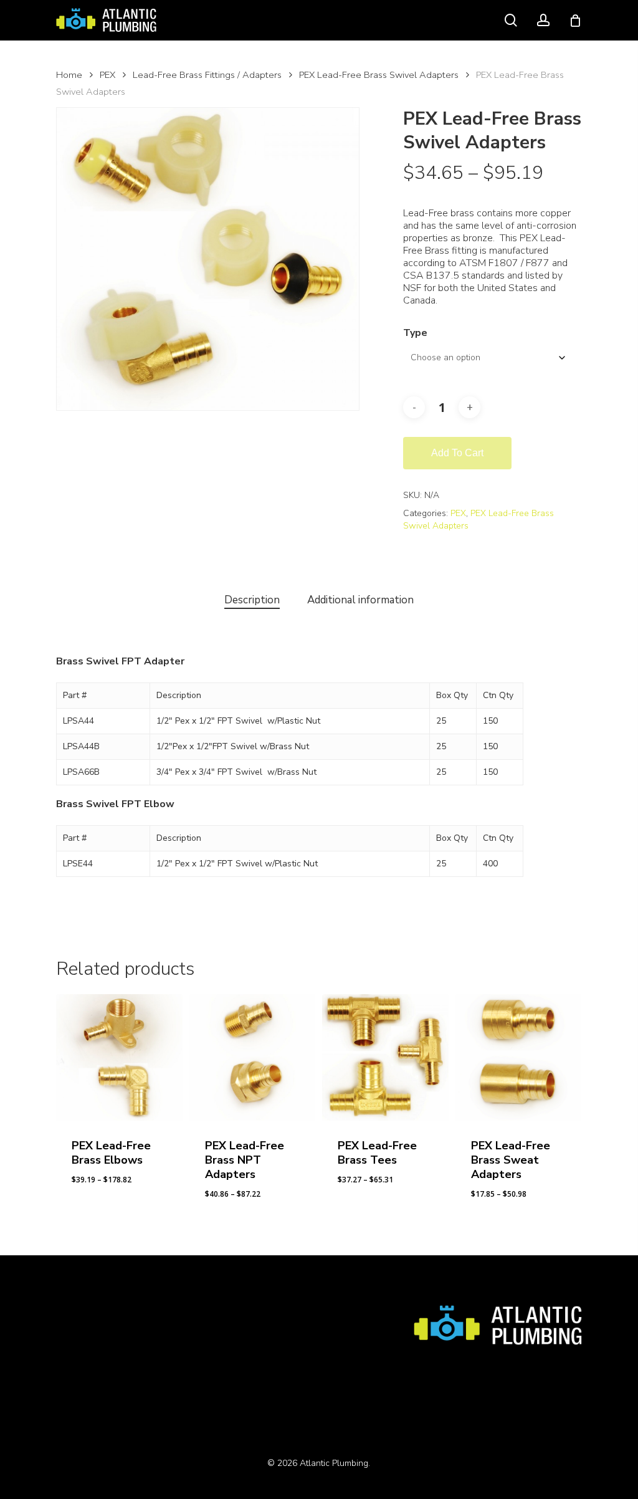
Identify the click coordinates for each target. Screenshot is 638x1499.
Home (69, 75)
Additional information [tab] (360, 600)
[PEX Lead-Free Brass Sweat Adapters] (518, 1057)
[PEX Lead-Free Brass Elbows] (119, 1057)
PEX (107, 75)
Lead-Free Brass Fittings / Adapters (207, 75)
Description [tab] (252, 600)
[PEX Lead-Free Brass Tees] (385, 1057)
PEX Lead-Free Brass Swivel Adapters (379, 75)
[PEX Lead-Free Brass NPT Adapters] (252, 1057)
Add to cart (457, 453)
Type (415, 333)
